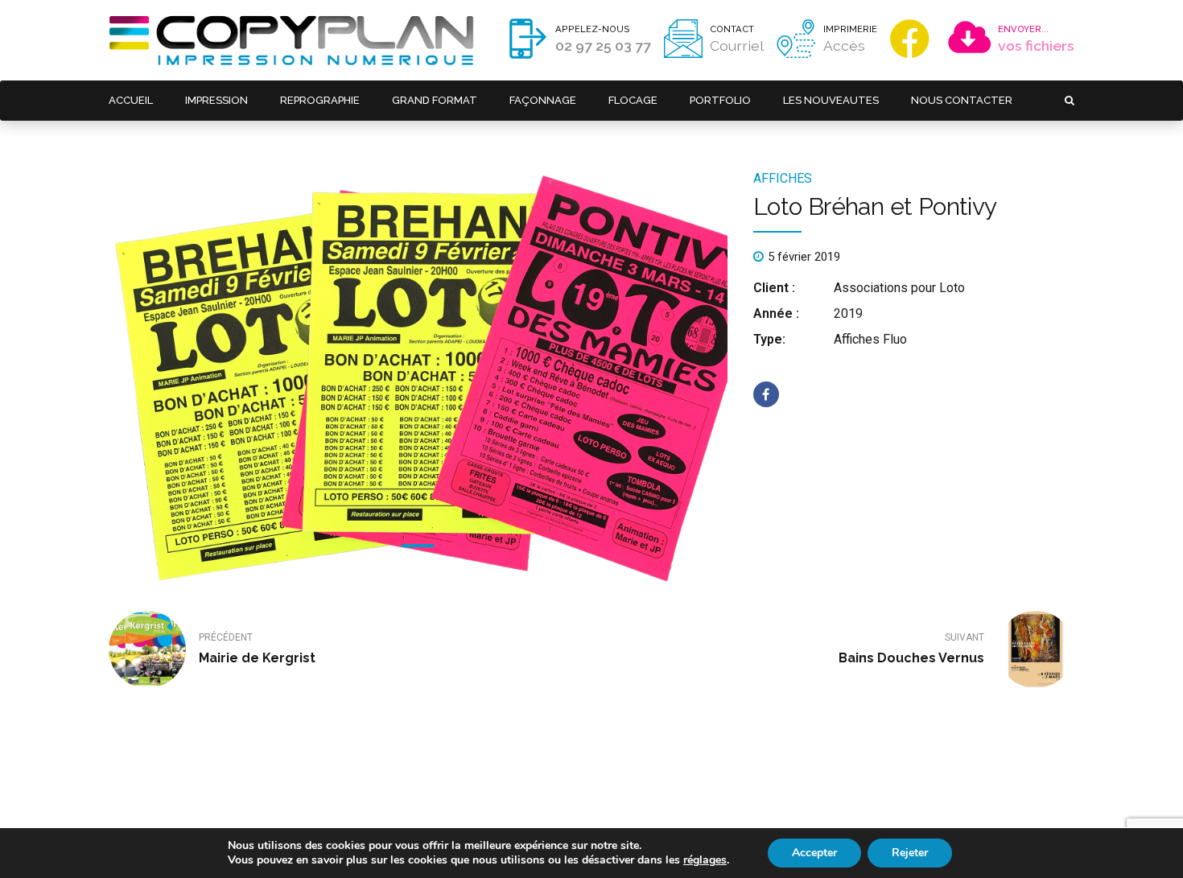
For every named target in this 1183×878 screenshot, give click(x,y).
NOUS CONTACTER (961, 100)
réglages (705, 860)
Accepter (814, 852)
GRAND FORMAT (434, 100)
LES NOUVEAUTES (831, 100)
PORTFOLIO (720, 100)
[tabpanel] (418, 378)
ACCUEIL (131, 100)
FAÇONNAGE (542, 100)
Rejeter (910, 852)
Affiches (782, 178)
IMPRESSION (216, 100)
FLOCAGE (632, 100)
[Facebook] (913, 39)
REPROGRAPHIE (320, 100)
